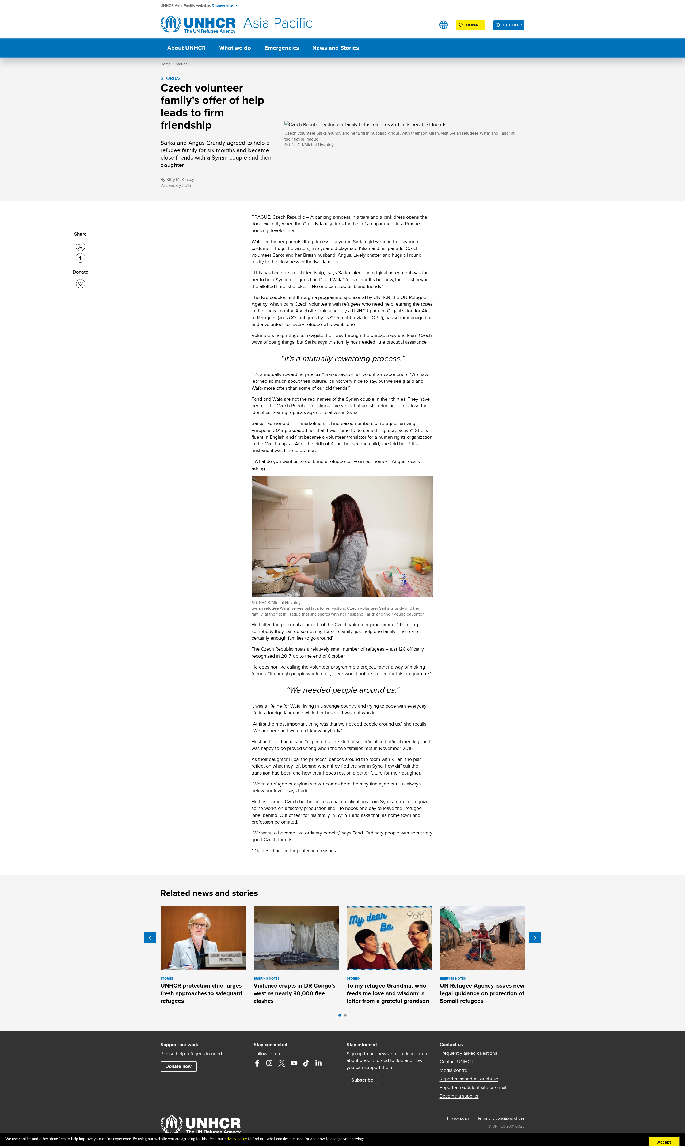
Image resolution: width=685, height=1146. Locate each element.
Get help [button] (512, 25)
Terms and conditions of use (501, 1118)
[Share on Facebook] (80, 258)
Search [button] (426, 24)
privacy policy (235, 1139)
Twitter (281, 1063)
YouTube (294, 1063)
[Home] (198, 24)
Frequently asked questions (468, 1053)
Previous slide (150, 937)
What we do (235, 47)
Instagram (269, 1063)
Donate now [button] (178, 1066)
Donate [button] (474, 25)
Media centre (453, 1070)
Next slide (535, 937)
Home (165, 64)
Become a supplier (459, 1096)
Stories (181, 64)
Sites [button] (443, 24)
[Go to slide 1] (341, 1016)
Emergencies (281, 47)
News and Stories (335, 47)
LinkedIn (318, 1063)
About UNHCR (186, 47)
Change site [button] (222, 5)
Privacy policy (458, 1118)
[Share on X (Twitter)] (80, 246)
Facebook (257, 1063)
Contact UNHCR (457, 1062)
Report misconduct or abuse (469, 1079)
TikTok (306, 1063)
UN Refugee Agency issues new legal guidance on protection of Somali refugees (482, 993)
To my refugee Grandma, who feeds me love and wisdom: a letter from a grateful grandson (388, 993)
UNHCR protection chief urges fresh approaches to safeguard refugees (201, 993)
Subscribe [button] (362, 1079)
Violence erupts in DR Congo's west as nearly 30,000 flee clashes (294, 993)
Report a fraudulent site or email (473, 1087)
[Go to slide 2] (346, 1016)
